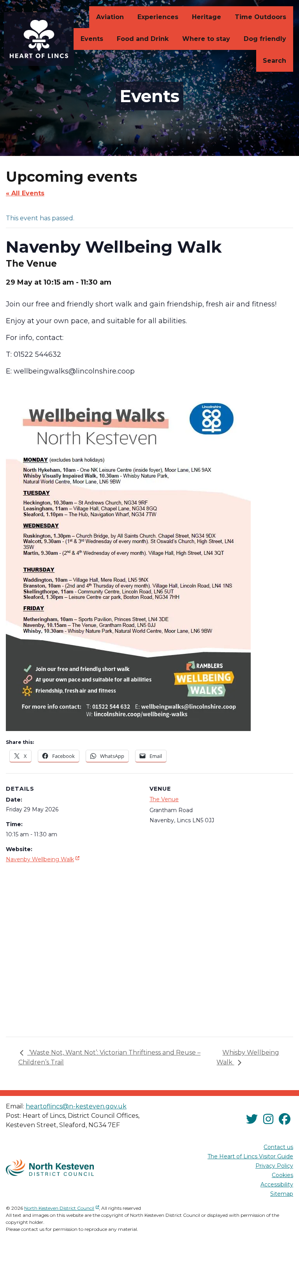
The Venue (164, 799)
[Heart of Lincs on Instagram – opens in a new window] (268, 1119)
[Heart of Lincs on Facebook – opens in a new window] (284, 1119)
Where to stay (206, 38)
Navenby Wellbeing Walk (43, 859)
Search (274, 60)
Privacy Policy (274, 1165)
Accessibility (276, 1184)
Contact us (278, 1147)
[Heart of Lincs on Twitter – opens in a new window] (251, 1119)
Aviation (110, 17)
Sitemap (281, 1193)
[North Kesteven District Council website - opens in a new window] (50, 1167)
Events (92, 38)
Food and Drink (143, 38)
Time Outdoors (260, 17)
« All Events (25, 193)
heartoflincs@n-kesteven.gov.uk (76, 1106)
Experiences (157, 17)
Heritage (206, 17)
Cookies (282, 1175)
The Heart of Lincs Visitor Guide (250, 1156)
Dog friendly (265, 38)
